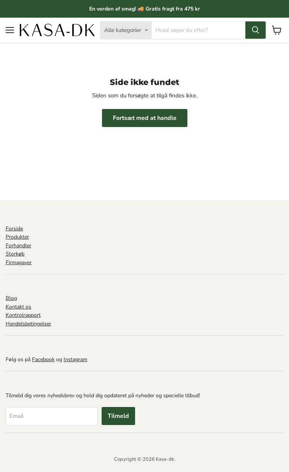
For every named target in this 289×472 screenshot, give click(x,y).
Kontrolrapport (23, 315)
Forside (14, 228)
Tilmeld (118, 416)
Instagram (75, 359)
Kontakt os (18, 306)
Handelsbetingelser (28, 323)
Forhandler (18, 245)
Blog (11, 298)
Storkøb (15, 253)
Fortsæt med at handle (144, 118)
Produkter (17, 237)
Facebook (43, 359)
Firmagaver (19, 262)
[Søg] (255, 30)
